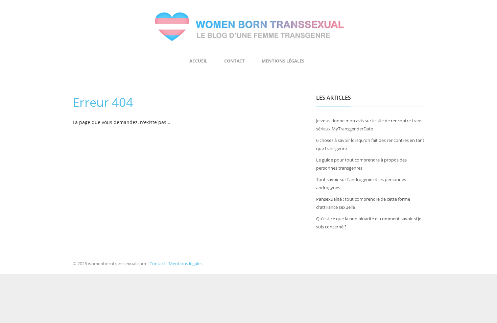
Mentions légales (283, 61)
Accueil (198, 61)
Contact (234, 61)
